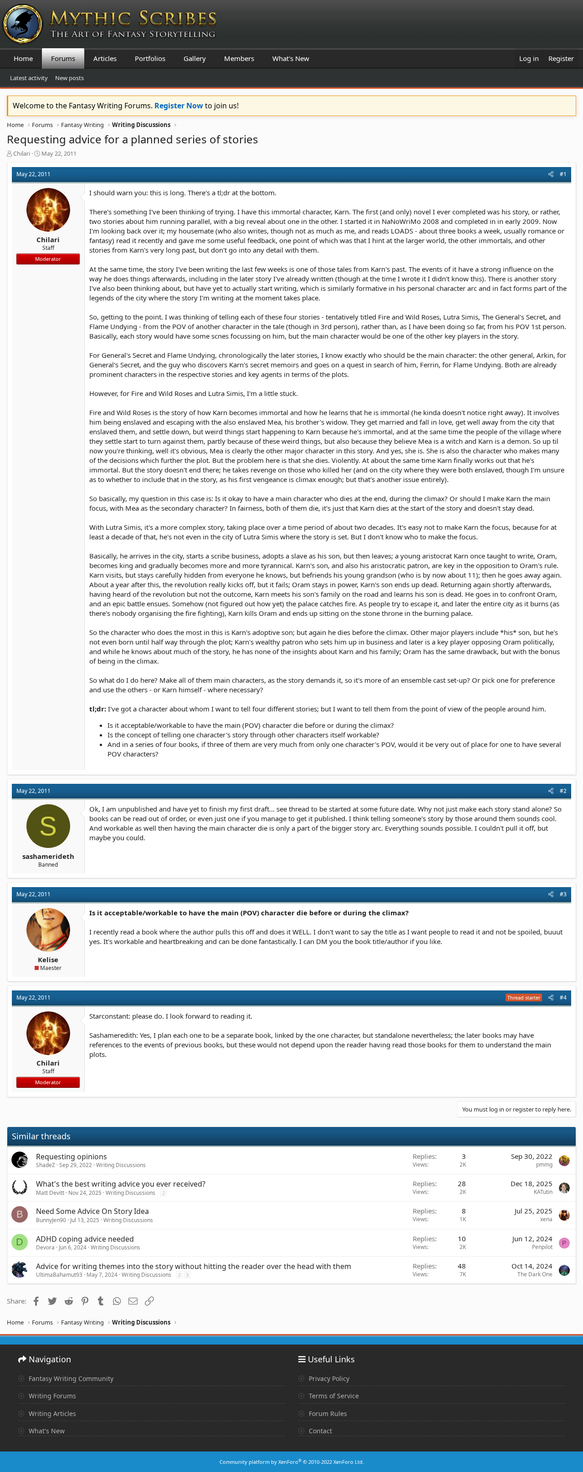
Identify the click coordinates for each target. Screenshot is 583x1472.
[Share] (551, 174)
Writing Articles (51, 1413)
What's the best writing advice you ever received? (120, 1184)
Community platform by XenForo (292, 1461)
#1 (563, 174)
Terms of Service (333, 1395)
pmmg (544, 1164)
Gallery (195, 58)
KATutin (543, 1192)
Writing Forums (51, 1395)
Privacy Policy (328, 1378)
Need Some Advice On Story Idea (92, 1211)
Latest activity (29, 78)
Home (23, 58)
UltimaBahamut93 (59, 1275)
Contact (319, 1430)
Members (239, 58)
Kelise (48, 959)
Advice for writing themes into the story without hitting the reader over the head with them (193, 1266)
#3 (563, 894)
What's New (290, 58)
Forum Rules (327, 1413)
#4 (563, 997)
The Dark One (534, 1274)
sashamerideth (48, 856)
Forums (63, 58)
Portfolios (150, 58)
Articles (105, 58)
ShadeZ (45, 1165)
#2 (563, 791)
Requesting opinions (71, 1157)
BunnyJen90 (51, 1220)
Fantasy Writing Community (70, 1378)
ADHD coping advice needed (85, 1239)
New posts (69, 78)
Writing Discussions (121, 1165)
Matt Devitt (50, 1193)
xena (546, 1219)
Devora (45, 1247)
